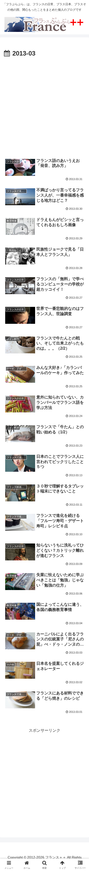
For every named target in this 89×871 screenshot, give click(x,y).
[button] (79, 694)
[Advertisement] (44, 106)
